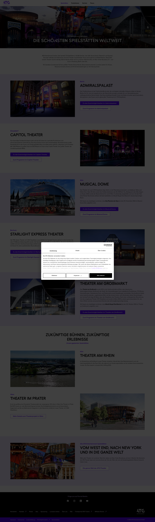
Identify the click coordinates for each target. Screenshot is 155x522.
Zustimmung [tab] (53, 250)
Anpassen (76, 275)
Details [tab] (78, 250)
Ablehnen (54, 275)
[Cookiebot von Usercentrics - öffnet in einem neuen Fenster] (105, 245)
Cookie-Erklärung (96, 268)
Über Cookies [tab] (102, 250)
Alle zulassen (100, 275)
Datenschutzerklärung (100, 270)
